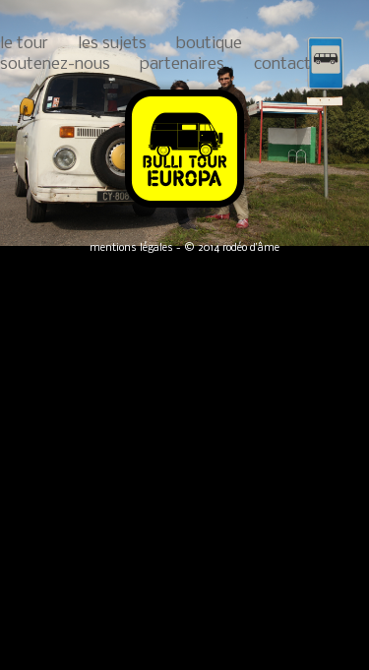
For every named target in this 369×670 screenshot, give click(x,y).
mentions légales (131, 248)
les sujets (112, 43)
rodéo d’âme (250, 248)
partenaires (182, 64)
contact (282, 64)
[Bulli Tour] (184, 209)
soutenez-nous (55, 64)
